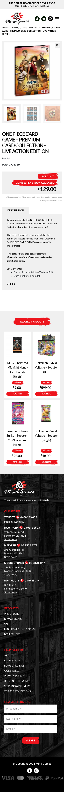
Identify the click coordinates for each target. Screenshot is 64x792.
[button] (57, 45)
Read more (17, 394)
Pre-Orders (11, 613)
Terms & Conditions (17, 691)
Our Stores (11, 670)
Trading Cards (18, 27)
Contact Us (12, 660)
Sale (7, 624)
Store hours (10, 539)
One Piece (34, 27)
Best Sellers (12, 634)
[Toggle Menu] (58, 19)
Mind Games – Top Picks (19, 629)
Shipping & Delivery (17, 686)
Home (5, 27)
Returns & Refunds (16, 680)
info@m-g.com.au (14, 521)
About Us (10, 655)
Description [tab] (16, 210)
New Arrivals (13, 618)
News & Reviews (14, 665)
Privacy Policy (14, 675)
